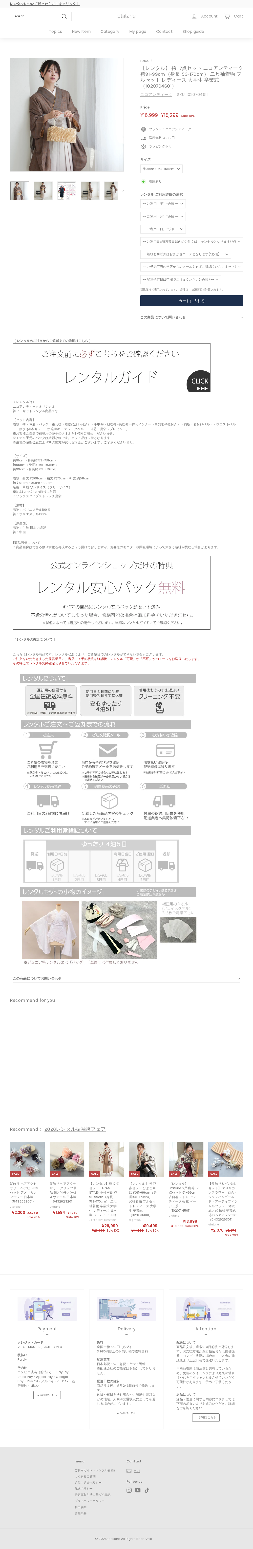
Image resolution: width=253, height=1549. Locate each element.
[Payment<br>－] (47, 1309)
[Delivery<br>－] (126, 1309)
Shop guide (193, 31)
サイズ (145, 159)
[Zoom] (67, 114)
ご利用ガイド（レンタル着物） (96, 1470)
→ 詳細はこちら (47, 1395)
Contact (164, 31)
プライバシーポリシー (90, 1501)
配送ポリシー (84, 1488)
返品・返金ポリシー (88, 1482)
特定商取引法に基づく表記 (93, 1495)
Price (145, 107)
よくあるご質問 (85, 1476)
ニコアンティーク (156, 94)
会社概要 (81, 1513)
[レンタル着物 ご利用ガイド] (112, 391)
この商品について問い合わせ (163, 317)
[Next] (121, 190)
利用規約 (81, 1507)
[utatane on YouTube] (138, 1490)
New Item (81, 31)
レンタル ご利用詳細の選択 (161, 194)
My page (137, 31)
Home (144, 61)
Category (110, 31)
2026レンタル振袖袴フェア (75, 1129)
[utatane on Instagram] (129, 1490)
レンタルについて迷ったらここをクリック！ (45, 3)
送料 (182, 290)
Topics (55, 31)
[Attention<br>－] (205, 1309)
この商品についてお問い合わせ (37, 978)
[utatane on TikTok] (146, 1490)
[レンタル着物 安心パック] (112, 628)
